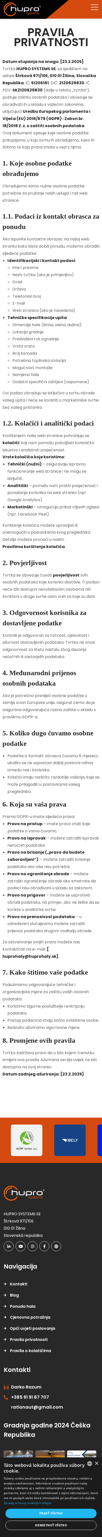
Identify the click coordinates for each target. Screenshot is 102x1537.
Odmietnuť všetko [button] (51, 1525)
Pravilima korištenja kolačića (33, 547)
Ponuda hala (22, 1306)
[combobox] (89, 1463)
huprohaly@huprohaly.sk (29, 956)
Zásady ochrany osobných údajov (27, 1503)
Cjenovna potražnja (30, 1317)
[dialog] (51, 1497)
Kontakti (18, 1284)
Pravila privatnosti (29, 1339)
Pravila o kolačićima (30, 1351)
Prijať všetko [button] (51, 1513)
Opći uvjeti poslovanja (32, 1328)
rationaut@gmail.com (37, 1407)
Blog (14, 1295)
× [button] (96, 1463)
